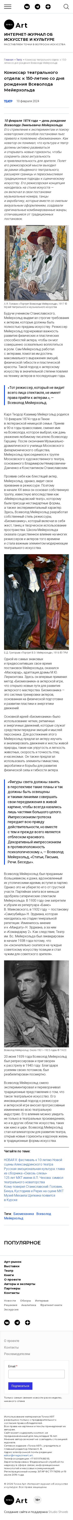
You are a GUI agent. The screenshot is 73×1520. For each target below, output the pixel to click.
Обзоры (25, 1300)
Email (12, 1366)
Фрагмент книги (51, 1305)
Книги (9, 1275)
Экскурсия (11, 1309)
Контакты (11, 1293)
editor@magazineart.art (18, 1455)
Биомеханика (23, 1214)
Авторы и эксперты (19, 1284)
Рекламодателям (17, 1354)
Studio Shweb (58, 1512)
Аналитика (28, 1305)
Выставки (11, 1266)
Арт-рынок (12, 1262)
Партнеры (12, 1288)
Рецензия (10, 1305)
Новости (10, 1300)
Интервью (42, 1300)
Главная (8, 59)
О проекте (12, 1279)
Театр (19, 59)
